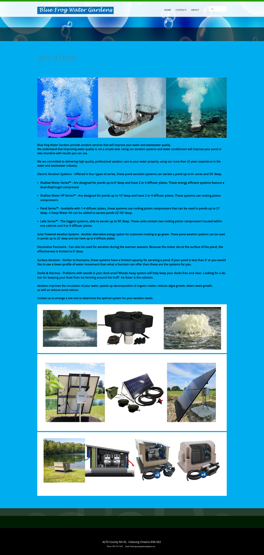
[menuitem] (167, 9)
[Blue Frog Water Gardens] (75, 10)
